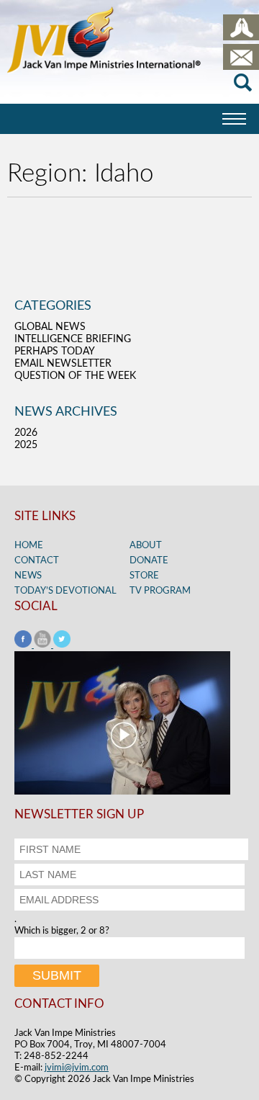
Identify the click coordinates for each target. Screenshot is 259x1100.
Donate (149, 560)
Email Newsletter (63, 364)
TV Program (160, 591)
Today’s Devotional (65, 591)
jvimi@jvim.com (77, 1068)
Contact (36, 560)
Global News (50, 327)
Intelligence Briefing (72, 339)
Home (28, 545)
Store (144, 576)
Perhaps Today (54, 351)
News (28, 576)
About (146, 545)
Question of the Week (75, 376)
